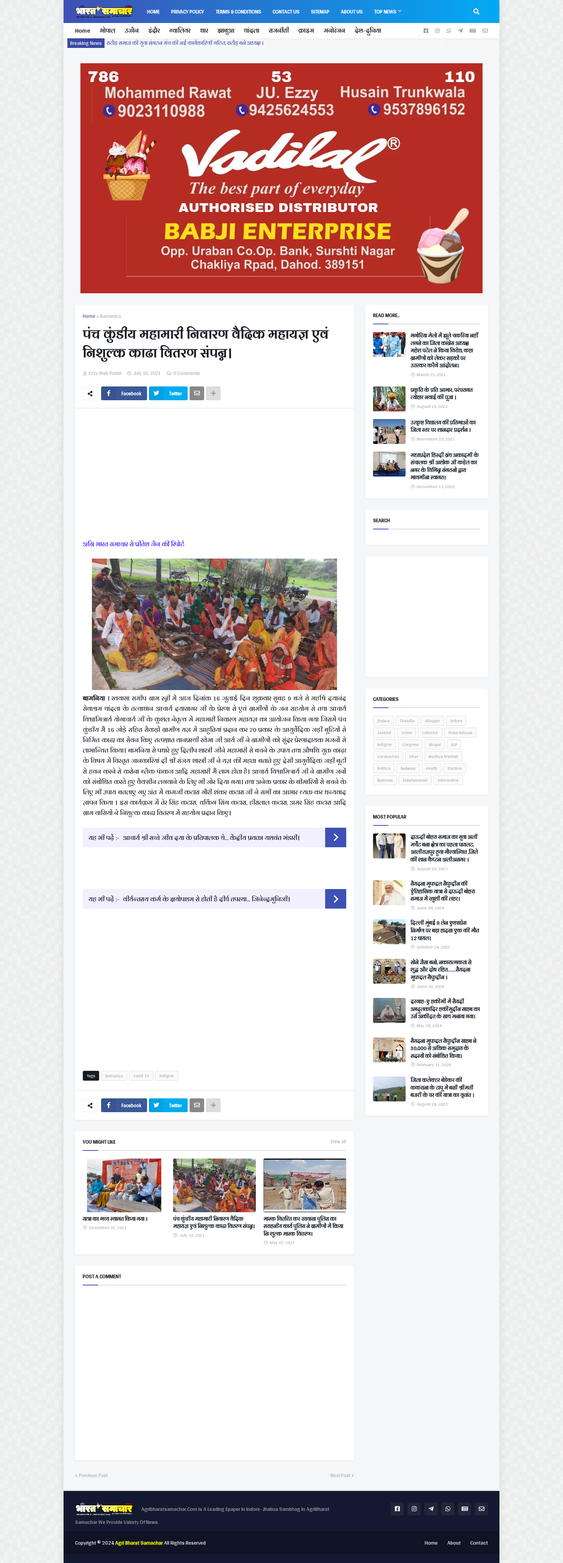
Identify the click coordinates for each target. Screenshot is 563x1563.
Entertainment (415, 780)
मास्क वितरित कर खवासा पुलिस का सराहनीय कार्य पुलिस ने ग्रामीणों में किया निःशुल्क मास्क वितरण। (303, 1226)
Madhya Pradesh (443, 756)
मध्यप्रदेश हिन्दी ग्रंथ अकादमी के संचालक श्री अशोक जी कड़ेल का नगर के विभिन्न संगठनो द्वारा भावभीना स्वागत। (445, 467)
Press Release (460, 732)
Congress (410, 744)
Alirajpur (432, 721)
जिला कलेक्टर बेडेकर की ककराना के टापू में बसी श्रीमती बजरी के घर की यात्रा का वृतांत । (442, 1088)
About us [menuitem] (352, 11)
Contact (479, 1543)
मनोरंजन (334, 30)
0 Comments (186, 373)
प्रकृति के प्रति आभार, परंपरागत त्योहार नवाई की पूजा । (442, 393)
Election (455, 768)
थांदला (251, 30)
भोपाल (107, 30)
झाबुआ (226, 30)
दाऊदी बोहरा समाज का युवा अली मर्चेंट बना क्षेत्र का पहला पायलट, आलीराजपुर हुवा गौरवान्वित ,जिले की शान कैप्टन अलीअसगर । (444, 848)
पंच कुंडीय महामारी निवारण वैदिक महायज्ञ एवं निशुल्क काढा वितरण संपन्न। (214, 1222)
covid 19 (141, 1076)
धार (204, 30)
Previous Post (93, 1475)
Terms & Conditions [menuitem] (238, 11)
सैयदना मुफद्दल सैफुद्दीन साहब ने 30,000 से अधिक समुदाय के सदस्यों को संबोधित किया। (443, 1048)
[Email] (197, 393)
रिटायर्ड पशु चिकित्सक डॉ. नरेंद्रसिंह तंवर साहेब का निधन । (164, 43)
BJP (454, 744)
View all (338, 1141)
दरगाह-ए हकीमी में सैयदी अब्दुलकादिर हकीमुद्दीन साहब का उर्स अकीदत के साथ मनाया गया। (445, 1009)
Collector (430, 732)
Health (431, 768)
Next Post (340, 1475)
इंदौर (154, 30)
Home (82, 30)
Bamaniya (110, 316)
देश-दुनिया (368, 30)
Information (448, 780)
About (454, 1543)
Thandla (407, 721)
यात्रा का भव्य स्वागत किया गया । (115, 1219)
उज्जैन (132, 30)
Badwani (408, 768)
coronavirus (388, 756)
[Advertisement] (214, 475)
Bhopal (435, 744)
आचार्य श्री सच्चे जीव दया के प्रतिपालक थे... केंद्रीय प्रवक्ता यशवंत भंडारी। (211, 837)
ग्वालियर (179, 30)
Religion (166, 1076)
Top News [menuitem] (385, 11)
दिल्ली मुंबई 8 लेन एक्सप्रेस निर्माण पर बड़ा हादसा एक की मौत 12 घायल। (445, 930)
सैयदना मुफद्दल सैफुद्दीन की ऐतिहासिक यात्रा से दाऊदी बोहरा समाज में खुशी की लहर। (443, 891)
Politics (383, 768)
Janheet (384, 732)
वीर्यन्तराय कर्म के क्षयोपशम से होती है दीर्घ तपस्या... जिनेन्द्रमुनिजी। (206, 899)
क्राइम (306, 30)
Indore (456, 721)
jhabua (383, 721)
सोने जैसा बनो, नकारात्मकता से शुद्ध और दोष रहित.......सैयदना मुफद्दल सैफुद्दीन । (441, 970)
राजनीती (279, 30)
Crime (406, 732)
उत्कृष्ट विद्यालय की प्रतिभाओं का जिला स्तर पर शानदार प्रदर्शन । (443, 426)
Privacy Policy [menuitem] (187, 11)
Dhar (413, 756)
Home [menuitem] (153, 11)
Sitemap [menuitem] (320, 11)
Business (385, 780)
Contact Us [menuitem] (286, 11)
